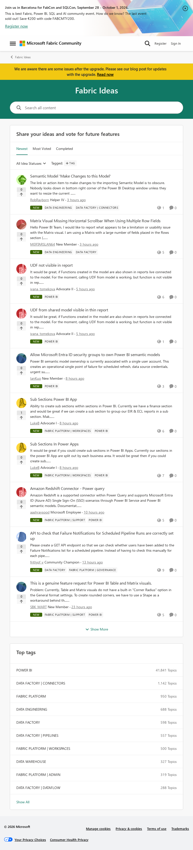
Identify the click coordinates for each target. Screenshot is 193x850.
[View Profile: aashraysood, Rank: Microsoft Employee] (21, 492)
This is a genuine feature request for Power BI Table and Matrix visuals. (91, 583)
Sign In (176, 43)
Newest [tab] (22, 148)
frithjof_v (36, 562)
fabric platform (31, 696)
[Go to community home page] (50, 43)
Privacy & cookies (129, 828)
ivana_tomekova (42, 289)
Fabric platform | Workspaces (43, 748)
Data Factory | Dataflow (38, 787)
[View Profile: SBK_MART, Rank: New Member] (21, 587)
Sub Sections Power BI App (53, 399)
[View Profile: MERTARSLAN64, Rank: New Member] (21, 224)
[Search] (147, 43)
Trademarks (180, 828)
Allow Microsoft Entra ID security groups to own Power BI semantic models (95, 354)
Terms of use (156, 828)
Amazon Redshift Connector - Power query (67, 488)
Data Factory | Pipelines (37, 735)
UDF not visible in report (51, 265)
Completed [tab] (64, 148)
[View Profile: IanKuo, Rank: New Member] (21, 358)
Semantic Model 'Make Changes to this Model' (70, 176)
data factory (28, 722)
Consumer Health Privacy (69, 839)
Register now (16, 26)
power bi (24, 670)
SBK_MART (38, 606)
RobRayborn (39, 199)
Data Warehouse (31, 761)
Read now (105, 74)
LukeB (34, 423)
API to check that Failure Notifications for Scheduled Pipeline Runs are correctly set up (101, 536)
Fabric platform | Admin (38, 774)
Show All (22, 802)
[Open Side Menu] (12, 43)
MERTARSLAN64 (42, 244)
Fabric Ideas (23, 57)
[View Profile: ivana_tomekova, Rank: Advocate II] (21, 269)
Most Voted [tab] (42, 148)
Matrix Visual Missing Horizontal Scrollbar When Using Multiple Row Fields (95, 220)
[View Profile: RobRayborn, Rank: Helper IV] (21, 180)
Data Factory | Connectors (40, 683)
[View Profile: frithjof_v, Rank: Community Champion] (21, 537)
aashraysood (40, 512)
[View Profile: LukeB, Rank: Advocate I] (21, 403)
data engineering (31, 709)
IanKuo (35, 378)
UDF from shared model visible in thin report (69, 309)
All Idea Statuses (28, 163)
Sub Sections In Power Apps (54, 443)
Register (161, 43)
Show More (99, 629)
